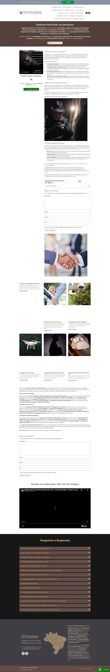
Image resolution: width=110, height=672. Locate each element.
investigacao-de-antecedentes (76, 13)
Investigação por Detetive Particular (53, 372)
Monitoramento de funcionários (52, 322)
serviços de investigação (64, 92)
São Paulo (69, 54)
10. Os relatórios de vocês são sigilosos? (30, 588)
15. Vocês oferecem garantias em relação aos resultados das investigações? (39, 609)
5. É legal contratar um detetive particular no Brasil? (33, 566)
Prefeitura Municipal (76, 163)
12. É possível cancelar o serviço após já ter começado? (34, 596)
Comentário (47, 195)
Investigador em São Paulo (26, 372)
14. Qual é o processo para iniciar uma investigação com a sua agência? (38, 605)
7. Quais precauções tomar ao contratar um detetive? (34, 574)
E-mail (46, 217)
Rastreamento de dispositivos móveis (62, 18)
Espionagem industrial (63, 16)
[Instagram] (89, 13)
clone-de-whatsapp (66, 7)
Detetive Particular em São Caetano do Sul (78, 373)
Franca (80, 148)
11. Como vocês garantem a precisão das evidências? (33, 592)
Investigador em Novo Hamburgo (77, 322)
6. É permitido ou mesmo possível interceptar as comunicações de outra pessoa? (41, 570)
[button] (31, 79)
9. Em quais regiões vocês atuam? (28, 583)
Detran (46, 172)
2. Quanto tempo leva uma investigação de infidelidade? (34, 553)
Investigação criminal (69, 10)
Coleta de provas (79, 10)
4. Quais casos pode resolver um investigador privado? (34, 561)
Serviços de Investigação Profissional (29, 283)
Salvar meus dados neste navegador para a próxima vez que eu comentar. (63, 227)
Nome (46, 211)
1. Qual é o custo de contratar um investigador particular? (35, 548)
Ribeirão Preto (86, 148)
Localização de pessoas (78, 7)
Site (45, 222)
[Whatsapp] (86, 13)
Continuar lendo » (23, 291)
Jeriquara (52, 54)
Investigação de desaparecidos (76, 16)
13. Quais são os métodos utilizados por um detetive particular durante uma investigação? (43, 601)
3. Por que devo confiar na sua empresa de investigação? (34, 557)
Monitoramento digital (63, 13)
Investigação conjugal (56, 7)
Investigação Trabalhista (78, 18)
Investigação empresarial (57, 10)
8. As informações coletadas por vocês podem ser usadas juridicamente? (38, 579)
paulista (74, 176)
